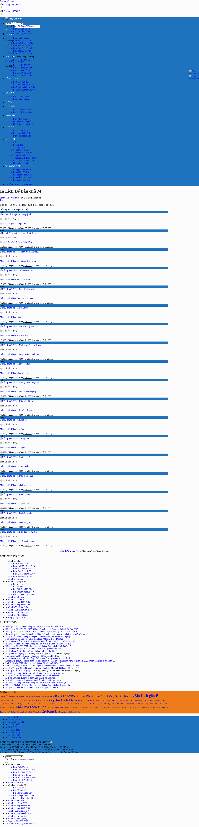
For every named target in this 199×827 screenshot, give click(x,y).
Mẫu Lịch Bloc (71, 707)
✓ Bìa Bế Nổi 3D (18, 586)
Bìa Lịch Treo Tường (43, 700)
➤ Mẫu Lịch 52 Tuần (14, 597)
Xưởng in (15, 198)
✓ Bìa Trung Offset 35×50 (22, 592)
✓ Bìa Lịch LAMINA (20, 60)
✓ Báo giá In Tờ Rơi (20, 172)
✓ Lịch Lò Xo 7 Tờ (19, 130)
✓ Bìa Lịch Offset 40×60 (21, 75)
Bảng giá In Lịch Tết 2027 (16, 646)
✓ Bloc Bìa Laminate (20, 38)
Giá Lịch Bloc (111, 701)
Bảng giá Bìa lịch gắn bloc (16, 685)
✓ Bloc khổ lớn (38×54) (21, 53)
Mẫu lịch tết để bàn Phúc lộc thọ (14, 373)
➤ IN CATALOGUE (14, 719)
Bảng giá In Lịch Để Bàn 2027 (18, 629)
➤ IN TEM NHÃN (13, 735)
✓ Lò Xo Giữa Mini (19, 82)
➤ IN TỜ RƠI (11, 717)
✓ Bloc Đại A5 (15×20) (21, 40)
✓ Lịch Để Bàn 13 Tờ (20, 26)
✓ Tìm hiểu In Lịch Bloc (21, 153)
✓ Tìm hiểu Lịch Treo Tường (23, 158)
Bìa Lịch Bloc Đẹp (124, 696)
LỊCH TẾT (10, 139)
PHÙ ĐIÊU (10, 115)
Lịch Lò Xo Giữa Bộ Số (137, 704)
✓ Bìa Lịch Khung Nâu (21, 110)
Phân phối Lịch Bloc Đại (21, 712)
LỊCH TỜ (9, 127)
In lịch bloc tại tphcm (14, 680)
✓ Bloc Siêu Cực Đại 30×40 (23, 574)
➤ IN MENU (11, 727)
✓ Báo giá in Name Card (21, 175)
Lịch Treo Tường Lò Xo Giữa (156, 704)
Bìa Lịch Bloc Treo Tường (100, 696)
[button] (5, 38)
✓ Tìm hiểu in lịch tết (20, 150)
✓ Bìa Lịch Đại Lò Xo (20, 70)
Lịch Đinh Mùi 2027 (14, 663)
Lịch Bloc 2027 (81, 704)
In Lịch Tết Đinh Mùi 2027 (17, 644)
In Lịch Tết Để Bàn (13, 675)
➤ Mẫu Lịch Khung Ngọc (16, 615)
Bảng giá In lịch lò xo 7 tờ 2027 (19, 631)
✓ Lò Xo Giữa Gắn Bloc (21, 84)
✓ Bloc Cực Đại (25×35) (21, 48)
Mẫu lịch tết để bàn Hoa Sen (12, 429)
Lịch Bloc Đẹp (105, 704)
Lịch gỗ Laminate (13, 678)
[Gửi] (6, 29)
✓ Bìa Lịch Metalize (19, 62)
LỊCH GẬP (10, 106)
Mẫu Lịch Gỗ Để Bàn (14, 639)
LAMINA (9, 93)
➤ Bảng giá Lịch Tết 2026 (16, 617)
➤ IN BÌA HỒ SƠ (13, 732)
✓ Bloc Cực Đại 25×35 (21, 571)
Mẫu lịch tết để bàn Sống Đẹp (13, 317)
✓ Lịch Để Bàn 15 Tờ (20, 29)
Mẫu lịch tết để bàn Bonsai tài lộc (14, 504)
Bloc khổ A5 (5, 696)
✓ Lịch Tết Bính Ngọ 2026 (22, 160)
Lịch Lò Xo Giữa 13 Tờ (119, 704)
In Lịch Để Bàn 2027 (14, 648)
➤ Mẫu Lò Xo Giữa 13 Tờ (16, 607)
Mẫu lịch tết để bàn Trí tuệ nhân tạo (15, 279)
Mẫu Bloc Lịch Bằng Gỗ (7, 707)
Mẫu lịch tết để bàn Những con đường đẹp (18, 391)
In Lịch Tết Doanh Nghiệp (16, 636)
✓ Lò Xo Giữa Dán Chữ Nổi (23, 90)
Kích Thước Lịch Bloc (57, 704)
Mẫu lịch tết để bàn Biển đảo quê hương (17, 541)
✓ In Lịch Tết (17, 145)
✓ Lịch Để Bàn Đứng (20, 31)
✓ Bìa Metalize (17, 584)
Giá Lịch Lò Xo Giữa (124, 701)
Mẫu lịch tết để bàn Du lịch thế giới (15, 522)
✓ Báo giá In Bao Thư (20, 180)
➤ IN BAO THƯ (12, 730)
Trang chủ (4, 198)
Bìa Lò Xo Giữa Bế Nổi (30, 696)
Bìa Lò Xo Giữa (16, 696)
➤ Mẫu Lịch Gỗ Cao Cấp (16, 612)
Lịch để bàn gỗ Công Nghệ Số (13, 223)
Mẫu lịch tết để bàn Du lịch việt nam (15, 485)
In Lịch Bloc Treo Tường (14, 704)
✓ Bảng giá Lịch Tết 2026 (22, 169)
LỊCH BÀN (10, 23)
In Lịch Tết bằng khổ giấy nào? (18, 668)
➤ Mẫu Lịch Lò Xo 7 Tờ (16, 599)
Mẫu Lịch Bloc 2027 (82, 707)
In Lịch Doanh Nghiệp (15, 653)
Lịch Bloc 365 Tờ (70, 704)
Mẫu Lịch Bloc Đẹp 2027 (116, 707)
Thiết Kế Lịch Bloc (35, 712)
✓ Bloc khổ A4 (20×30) (21, 46)
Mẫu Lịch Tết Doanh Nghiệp (17, 670)
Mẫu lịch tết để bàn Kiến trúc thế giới (16, 410)
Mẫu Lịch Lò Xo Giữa (132, 708)
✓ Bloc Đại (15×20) (19, 563)
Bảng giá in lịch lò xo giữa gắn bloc (20, 634)
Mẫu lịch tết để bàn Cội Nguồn (13, 448)
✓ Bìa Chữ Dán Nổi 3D (21, 589)
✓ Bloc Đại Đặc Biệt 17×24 (23, 566)
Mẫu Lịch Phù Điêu (13, 656)
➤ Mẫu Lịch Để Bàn (14, 579)
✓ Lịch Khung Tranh (20, 119)
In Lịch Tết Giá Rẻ (13, 687)
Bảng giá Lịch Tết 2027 (15, 627)
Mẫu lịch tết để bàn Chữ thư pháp (14, 466)
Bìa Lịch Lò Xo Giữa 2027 (22, 701)
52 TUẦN (9, 102)
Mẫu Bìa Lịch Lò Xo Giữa (56, 708)
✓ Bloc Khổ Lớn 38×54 (21, 576)
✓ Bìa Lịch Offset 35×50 (21, 73)
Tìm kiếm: (9, 26)
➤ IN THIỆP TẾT (13, 737)
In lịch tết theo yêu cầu (15, 673)
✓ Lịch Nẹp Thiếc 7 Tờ (21, 136)
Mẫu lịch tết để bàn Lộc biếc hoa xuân (16, 298)
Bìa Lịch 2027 (63, 696)
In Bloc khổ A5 (139, 701)
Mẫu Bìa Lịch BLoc (31, 707)
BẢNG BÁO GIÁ (13, 166)
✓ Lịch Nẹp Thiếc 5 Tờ (21, 133)
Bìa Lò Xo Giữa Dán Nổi (46, 696)
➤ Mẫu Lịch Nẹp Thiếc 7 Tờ (17, 604)
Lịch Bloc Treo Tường (94, 704)
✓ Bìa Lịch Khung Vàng (21, 112)
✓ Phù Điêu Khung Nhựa (22, 124)
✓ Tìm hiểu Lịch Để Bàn (21, 155)
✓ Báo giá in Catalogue (21, 177)
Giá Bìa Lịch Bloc (85, 700)
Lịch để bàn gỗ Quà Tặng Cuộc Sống (16, 242)
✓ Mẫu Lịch (16, 142)
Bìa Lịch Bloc (78, 696)
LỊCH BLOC (11, 34)
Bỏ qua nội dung (7, 1)
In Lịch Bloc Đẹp (28, 704)
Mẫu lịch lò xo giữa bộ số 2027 (18, 665)
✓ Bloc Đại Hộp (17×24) (22, 43)
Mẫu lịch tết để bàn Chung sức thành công (18, 261)
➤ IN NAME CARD (14, 722)
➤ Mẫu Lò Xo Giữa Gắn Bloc (18, 610)
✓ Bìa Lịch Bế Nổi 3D (21, 65)
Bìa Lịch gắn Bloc (148, 695)
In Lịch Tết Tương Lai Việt (17, 683)
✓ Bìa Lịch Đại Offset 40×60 (23, 594)
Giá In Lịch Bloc (101, 701)
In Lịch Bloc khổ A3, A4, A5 (17, 641)
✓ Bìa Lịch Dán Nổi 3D (21, 68)
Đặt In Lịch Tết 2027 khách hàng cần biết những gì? (27, 661)
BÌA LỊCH (10, 56)
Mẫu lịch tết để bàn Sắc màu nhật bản (16, 335)
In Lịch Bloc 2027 (13, 651)
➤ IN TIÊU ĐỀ (12, 724)
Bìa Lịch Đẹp (65, 700)
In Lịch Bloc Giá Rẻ (151, 701)
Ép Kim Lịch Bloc (75, 712)
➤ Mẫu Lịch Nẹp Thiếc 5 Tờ (17, 602)
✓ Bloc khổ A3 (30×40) (21, 51)
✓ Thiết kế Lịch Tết (19, 147)
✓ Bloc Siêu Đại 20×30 (21, 568)
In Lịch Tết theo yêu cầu (42, 704)
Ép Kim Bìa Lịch (55, 711)
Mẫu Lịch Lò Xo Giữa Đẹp (149, 708)
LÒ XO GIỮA (11, 79)
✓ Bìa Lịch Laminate (20, 96)
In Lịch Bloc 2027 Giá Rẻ (16, 658)
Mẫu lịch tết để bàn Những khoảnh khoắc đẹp (19, 354)
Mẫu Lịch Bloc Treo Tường (98, 707)
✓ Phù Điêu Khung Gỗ (21, 121)
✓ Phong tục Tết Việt (20, 163)
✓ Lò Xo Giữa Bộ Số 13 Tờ (23, 87)
